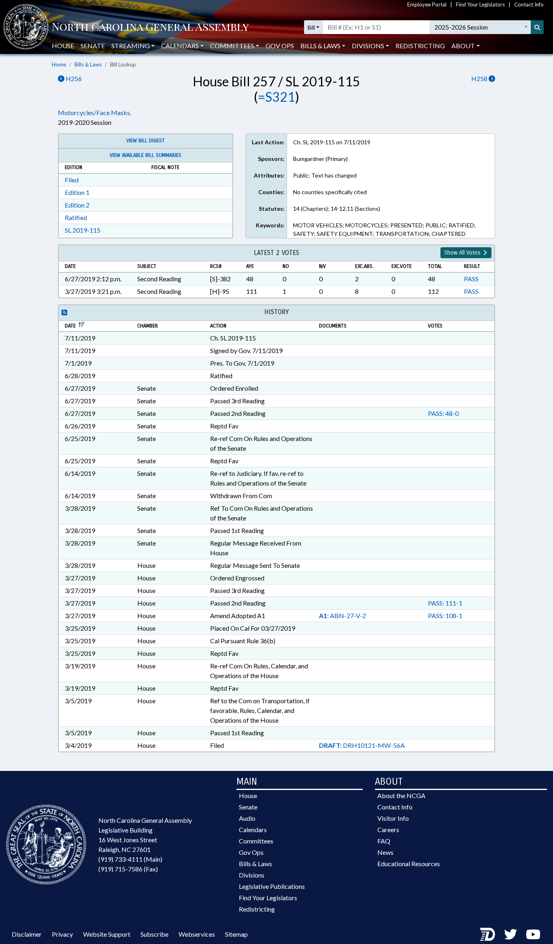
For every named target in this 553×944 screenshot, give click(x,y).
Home (59, 64)
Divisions (251, 875)
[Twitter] (510, 934)
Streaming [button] (130, 45)
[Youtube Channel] (533, 934)
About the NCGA (401, 795)
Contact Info (529, 4)
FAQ (383, 841)
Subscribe (154, 934)
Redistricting (420, 45)
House (63, 45)
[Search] (537, 27)
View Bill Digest (145, 140)
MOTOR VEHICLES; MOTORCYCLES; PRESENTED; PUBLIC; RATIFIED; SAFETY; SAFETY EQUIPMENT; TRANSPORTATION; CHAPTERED (384, 229)
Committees (256, 841)
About (463, 45)
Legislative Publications (272, 886)
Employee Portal (427, 4)
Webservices (197, 934)
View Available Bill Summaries (145, 155)
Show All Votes (463, 252)
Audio (247, 818)
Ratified (76, 217)
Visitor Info (393, 818)
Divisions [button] (368, 45)
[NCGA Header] (150, 27)
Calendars (253, 829)
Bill (311, 27)
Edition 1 (77, 192)
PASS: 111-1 (445, 603)
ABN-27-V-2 (342, 615)
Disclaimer (27, 934)
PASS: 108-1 (445, 615)
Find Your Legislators (480, 4)
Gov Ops (280, 45)
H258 (480, 78)
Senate (93, 45)
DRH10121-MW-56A (362, 745)
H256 (73, 78)
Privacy (62, 934)
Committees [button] (232, 45)
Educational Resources (408, 863)
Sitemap (236, 934)
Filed (72, 180)
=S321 (276, 97)
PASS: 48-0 (443, 413)
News (385, 852)
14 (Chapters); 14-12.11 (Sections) (336, 208)
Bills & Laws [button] (320, 45)
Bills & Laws (88, 64)
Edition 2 (77, 205)
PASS (471, 279)
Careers (388, 829)
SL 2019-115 (82, 230)
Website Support (106, 934)
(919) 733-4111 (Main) (130, 859)
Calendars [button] (180, 45)
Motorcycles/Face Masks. (94, 112)
